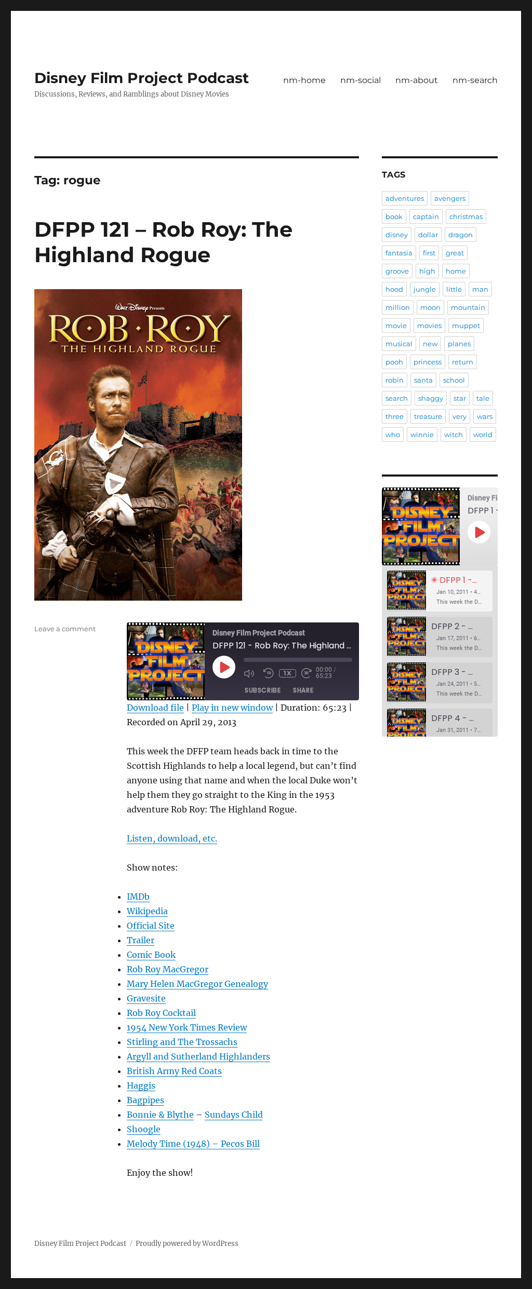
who (392, 434)
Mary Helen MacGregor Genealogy (197, 984)
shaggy (430, 398)
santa (423, 380)
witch (453, 434)
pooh (394, 362)
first (429, 253)
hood (394, 289)
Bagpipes (145, 1100)
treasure (428, 416)
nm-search (475, 80)
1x (287, 673)
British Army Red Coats (174, 1071)
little (454, 289)
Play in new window (232, 707)
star (460, 398)
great (455, 253)
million (397, 307)
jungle (425, 289)
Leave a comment (65, 629)
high (427, 271)
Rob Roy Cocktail (161, 1013)
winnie (422, 434)
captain (426, 216)
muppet (466, 325)
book (394, 216)
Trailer (140, 940)
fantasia (399, 253)
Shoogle (144, 1129)
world (483, 434)
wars (485, 416)
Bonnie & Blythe (160, 1114)
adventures (404, 198)
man (480, 289)
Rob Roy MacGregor (167, 969)
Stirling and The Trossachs (182, 1042)
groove (397, 271)
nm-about (416, 80)
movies (429, 325)
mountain (468, 307)
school (454, 380)
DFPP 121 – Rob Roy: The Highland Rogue (163, 241)
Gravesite (146, 998)
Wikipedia (147, 911)
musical (399, 344)
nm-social (360, 80)
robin (394, 380)
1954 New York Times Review (187, 1027)
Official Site (151, 925)
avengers (450, 198)
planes (459, 344)
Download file (155, 707)
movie (396, 325)
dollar (428, 234)
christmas (466, 216)
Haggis (141, 1085)
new (430, 344)
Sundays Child (234, 1114)
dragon (460, 234)
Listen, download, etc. (172, 838)
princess (428, 362)
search (396, 398)
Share (303, 690)
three (394, 416)
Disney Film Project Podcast (141, 78)
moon (430, 307)
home (456, 271)
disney (396, 234)
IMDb (138, 896)
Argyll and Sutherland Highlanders (198, 1056)
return (462, 362)
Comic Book (151, 954)
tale (482, 398)
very (460, 416)
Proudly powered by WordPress (187, 1243)
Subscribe (263, 690)
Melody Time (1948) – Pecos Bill (193, 1143)
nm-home (304, 80)
